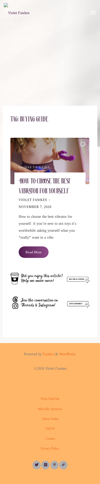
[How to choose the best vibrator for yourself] (49, 161)
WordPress (67, 354)
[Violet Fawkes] (16, 12)
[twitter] (37, 465)
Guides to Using (34, 167)
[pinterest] (54, 465)
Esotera (48, 354)
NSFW (50, 429)
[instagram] (45, 465)
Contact (50, 438)
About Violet (50, 419)
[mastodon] (63, 465)
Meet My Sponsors (50, 409)
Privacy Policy (50, 448)
